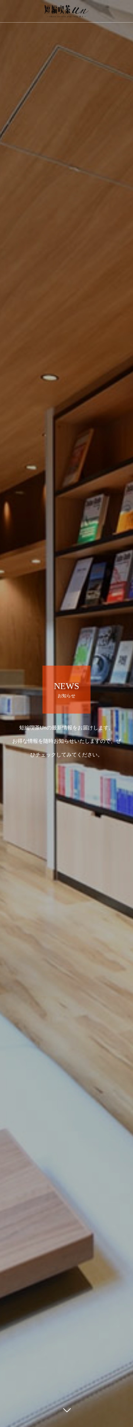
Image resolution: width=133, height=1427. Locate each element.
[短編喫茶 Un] (66, 11)
